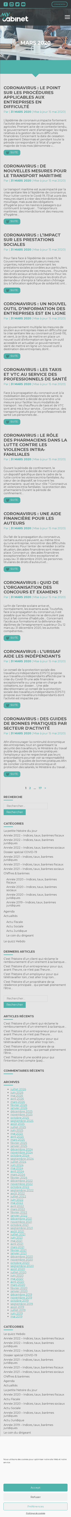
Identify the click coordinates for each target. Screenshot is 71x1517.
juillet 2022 (18, 1196)
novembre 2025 (22, 1114)
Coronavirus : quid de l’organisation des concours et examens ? (33, 587)
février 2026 (19, 1105)
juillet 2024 (18, 1161)
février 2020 (19, 1288)
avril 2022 (17, 1206)
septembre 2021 (22, 1228)
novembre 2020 (22, 1259)
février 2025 (19, 1143)
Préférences (35, 1506)
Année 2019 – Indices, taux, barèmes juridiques (31, 904)
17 (40, 788)
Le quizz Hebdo (14, 941)
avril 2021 (17, 1244)
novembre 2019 (21, 1297)
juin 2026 (17, 1092)
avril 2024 (17, 1171)
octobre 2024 (20, 1155)
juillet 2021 (18, 1234)
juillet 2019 (18, 1310)
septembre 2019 (22, 1304)
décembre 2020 (22, 1256)
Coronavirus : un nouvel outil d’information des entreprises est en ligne (35, 308)
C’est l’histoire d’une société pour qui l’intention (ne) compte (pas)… (29, 1059)
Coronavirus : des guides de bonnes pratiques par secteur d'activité (35, 723)
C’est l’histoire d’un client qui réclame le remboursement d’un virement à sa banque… (35, 960)
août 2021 (17, 1231)
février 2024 (19, 1177)
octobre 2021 (20, 1225)
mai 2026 (17, 1095)
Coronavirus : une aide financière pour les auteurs (32, 518)
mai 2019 (16, 1316)
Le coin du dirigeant (20, 935)
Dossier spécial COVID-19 (20, 852)
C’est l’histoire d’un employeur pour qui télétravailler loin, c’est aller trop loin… (31, 975)
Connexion (59, 4)
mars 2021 (17, 1247)
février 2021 (19, 1250)
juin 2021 (17, 1237)
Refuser (36, 1497)
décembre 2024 (22, 1149)
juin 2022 (17, 1199)
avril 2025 (17, 1136)
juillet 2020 (18, 1272)
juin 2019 (17, 1313)
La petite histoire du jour (20, 830)
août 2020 (18, 1269)
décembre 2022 (22, 1180)
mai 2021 (16, 1240)
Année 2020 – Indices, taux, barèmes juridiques (31, 896)
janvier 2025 (19, 1146)
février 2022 (19, 1212)
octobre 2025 (20, 1117)
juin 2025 (17, 1130)
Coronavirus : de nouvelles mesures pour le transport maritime (35, 171)
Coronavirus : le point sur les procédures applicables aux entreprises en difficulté (32, 97)
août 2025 (18, 1124)
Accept (35, 1487)
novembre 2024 (22, 1152)
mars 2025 (18, 1139)
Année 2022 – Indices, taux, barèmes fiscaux (34, 835)
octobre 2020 (20, 1263)
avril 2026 (17, 1098)
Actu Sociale (14, 926)
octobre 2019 (20, 1300)
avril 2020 (17, 1281)
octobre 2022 (20, 1187)
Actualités (10, 916)
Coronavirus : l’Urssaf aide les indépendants (32, 654)
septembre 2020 (22, 1266)
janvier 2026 (19, 1108)
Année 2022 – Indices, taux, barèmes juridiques (29, 841)
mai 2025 (17, 1133)
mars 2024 (18, 1174)
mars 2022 (18, 1209)
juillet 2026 (18, 1089)
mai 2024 (17, 1168)
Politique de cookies (35, 1513)
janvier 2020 (19, 1291)
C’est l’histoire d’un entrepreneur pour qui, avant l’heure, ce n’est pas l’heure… (33, 968)
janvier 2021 (19, 1253)
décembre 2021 (21, 1218)
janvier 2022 (19, 1215)
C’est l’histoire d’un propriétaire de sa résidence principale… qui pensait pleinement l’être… (35, 985)
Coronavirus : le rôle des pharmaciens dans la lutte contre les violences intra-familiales (35, 445)
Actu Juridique (16, 931)
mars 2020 (18, 1285)
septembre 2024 (22, 1158)
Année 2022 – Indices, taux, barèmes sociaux (34, 847)
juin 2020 (17, 1275)
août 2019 (17, 1307)
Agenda (9, 911)
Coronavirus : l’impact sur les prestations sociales (32, 240)
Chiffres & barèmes (16, 873)
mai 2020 (17, 1278)
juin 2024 (17, 1165)
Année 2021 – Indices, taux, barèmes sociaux (34, 869)
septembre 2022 (22, 1190)
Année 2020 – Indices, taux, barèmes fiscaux (31, 881)
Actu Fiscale (14, 922)
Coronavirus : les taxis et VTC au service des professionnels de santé (35, 374)
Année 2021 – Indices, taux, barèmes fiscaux (33, 864)
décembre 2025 (22, 1111)
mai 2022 (17, 1203)
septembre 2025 (22, 1120)
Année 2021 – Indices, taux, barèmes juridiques (28, 858)
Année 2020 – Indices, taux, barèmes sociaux (31, 888)
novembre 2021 (21, 1222)
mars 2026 (18, 1102)
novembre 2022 (22, 1184)
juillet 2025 (18, 1127)
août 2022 (18, 1193)
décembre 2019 (21, 1294)
